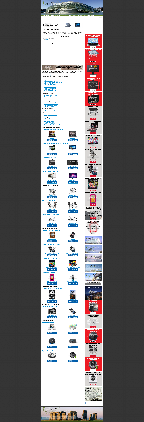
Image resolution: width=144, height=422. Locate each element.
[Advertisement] (62, 20)
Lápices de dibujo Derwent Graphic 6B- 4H (72, 253)
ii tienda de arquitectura (86, 15)
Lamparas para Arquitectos (50, 99)
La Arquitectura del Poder (73, 299)
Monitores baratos (48, 89)
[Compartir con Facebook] (52, 38)
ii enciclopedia (48, 15)
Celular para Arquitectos (50, 90)
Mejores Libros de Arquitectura (51, 110)
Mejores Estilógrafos (49, 106)
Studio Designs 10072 (72, 195)
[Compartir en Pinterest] (53, 38)
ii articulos (56, 15)
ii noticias (52, 15)
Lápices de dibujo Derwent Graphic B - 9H (52, 253)
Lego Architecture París (52, 315)
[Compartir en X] (51, 38)
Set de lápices (72, 315)
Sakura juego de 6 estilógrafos (52, 281)
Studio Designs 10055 (52, 195)
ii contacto (74, 15)
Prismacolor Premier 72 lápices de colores (52, 267)
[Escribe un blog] (50, 38)
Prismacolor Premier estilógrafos (72, 281)
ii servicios (70, 15)
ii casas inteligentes (79, 15)
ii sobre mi (92, 15)
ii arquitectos (43, 15)
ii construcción (66, 15)
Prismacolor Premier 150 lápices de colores (73, 267)
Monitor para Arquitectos (50, 88)
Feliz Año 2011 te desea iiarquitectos (51, 29)
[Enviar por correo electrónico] (49, 38)
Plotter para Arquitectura (50, 91)
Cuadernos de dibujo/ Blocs (52, 239)
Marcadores (73, 239)
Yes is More (52, 299)
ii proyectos (60, 15)
